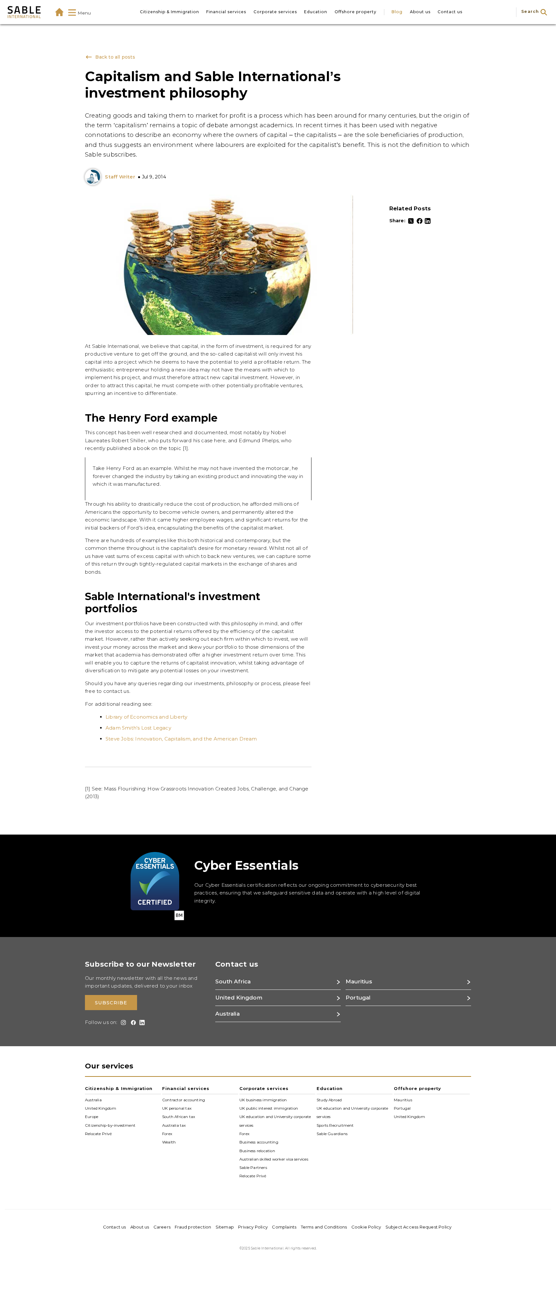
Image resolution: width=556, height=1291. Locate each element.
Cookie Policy (366, 1226)
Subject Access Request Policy (418, 1226)
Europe (91, 1116)
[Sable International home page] (24, 12)
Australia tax (174, 1125)
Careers (162, 1226)
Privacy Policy (253, 1226)
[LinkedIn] (428, 221)
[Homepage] (59, 12)
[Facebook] (419, 221)
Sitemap (225, 1226)
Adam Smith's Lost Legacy (138, 728)
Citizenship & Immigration (169, 11)
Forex (167, 1134)
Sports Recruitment (335, 1125)
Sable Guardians (332, 1134)
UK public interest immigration (268, 1108)
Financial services (226, 11)
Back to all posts (114, 57)
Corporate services (275, 11)
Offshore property (355, 11)
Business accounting (258, 1142)
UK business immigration (263, 1099)
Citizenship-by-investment (110, 1125)
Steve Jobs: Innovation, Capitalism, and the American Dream (181, 739)
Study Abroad (329, 1099)
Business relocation (257, 1150)
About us (420, 11)
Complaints (284, 1226)
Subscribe (111, 1002)
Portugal (402, 1108)
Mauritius (403, 1099)
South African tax (178, 1116)
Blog (397, 11)
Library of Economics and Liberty (146, 717)
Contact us (450, 11)
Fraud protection (193, 1226)
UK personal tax (176, 1108)
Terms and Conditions (324, 1226)
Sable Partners (253, 1167)
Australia (93, 1099)
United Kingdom (100, 1108)
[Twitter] (411, 221)
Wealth (169, 1142)
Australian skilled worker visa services (273, 1159)
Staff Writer (120, 177)
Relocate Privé (98, 1134)
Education (315, 11)
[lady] (94, 177)
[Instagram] (122, 1022)
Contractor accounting (183, 1099)
